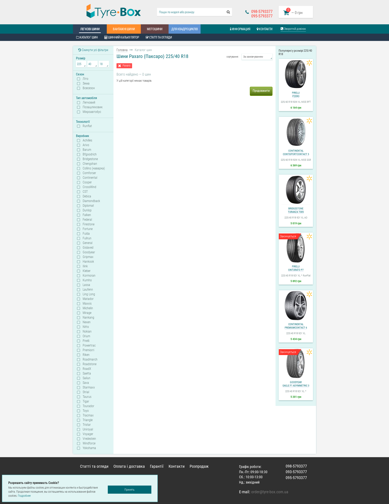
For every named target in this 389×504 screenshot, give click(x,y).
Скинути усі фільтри (94, 50)
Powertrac (89, 345)
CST (85, 192)
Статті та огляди (160, 37)
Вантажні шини (124, 29)
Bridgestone (90, 159)
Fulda (86, 233)
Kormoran (89, 275)
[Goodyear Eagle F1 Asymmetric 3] (296, 363)
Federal (87, 220)
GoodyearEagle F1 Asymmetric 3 (296, 384)
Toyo (86, 411)
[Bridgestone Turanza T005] (296, 190)
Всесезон (89, 88)
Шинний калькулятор (123, 37)
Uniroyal (88, 429)
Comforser (89, 173)
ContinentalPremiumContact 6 (296, 326)
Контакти (265, 29)
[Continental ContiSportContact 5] (296, 132)
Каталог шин (88, 37)
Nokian (87, 331)
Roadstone (89, 364)
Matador (88, 299)
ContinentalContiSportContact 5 (296, 152)
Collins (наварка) (94, 168)
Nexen (87, 322)
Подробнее (24, 495)
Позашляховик (93, 107)
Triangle (88, 420)
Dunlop (87, 210)
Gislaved (88, 247)
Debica (87, 196)
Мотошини (154, 29)
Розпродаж (199, 466)
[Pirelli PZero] (296, 74)
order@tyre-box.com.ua (269, 491)
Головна (122, 50)
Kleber (87, 271)
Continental (90, 178)
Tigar (86, 401)
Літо (85, 79)
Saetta (87, 373)
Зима (86, 83)
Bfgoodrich (90, 154)
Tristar (87, 425)
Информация (240, 29)
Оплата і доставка (129, 466)
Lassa (86, 285)
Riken (86, 355)
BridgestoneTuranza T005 (296, 210)
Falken (87, 215)
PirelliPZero (296, 94)
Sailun (86, 378)
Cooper (87, 182)
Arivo (86, 145)
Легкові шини (89, 29)
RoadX (87, 369)
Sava (86, 383)
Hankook (88, 261)
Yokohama (89, 448)
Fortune (88, 229)
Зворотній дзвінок (294, 29)
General (87, 243)
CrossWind (89, 187)
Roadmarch (90, 359)
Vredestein (89, 439)
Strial (86, 392)
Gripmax (88, 257)
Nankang (88, 317)
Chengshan (90, 164)
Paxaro (126, 65)
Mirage (87, 313)
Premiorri (88, 350)
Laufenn (88, 289)
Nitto (86, 327)
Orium (86, 336)
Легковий (89, 102)
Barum (87, 150)
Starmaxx (89, 387)
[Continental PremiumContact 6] (296, 305)
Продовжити (261, 91)
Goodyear (89, 252)
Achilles (87, 140)
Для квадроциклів (184, 29)
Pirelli (86, 341)
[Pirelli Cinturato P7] (296, 248)
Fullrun (87, 238)
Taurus (87, 397)
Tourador (88, 406)
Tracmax (88, 415)
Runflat (87, 126)
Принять (129, 489)
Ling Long (89, 294)
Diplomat (88, 206)
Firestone (88, 224)
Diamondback (91, 201)
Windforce (89, 443)
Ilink (85, 266)
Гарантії (157, 466)
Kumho (87, 280)
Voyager (88, 434)
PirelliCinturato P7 (296, 268)
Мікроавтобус (92, 112)
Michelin (88, 308)
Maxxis (87, 303)
